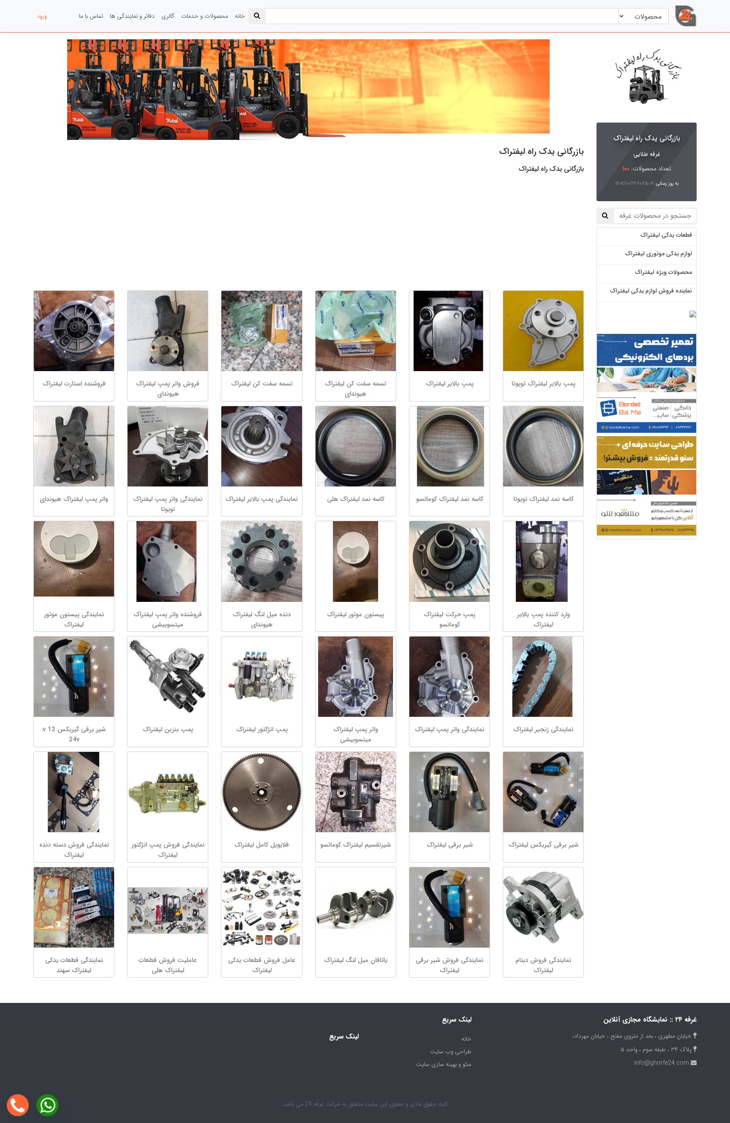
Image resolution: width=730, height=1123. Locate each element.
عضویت (63, 16)
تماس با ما (91, 16)
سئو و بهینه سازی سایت (443, 1064)
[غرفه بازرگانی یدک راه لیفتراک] (647, 79)
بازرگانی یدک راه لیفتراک (646, 138)
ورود (42, 16)
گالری (167, 16)
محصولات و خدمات (204, 16)
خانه (240, 16)
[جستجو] (257, 16)
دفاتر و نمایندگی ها (132, 16)
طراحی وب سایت (450, 1051)
